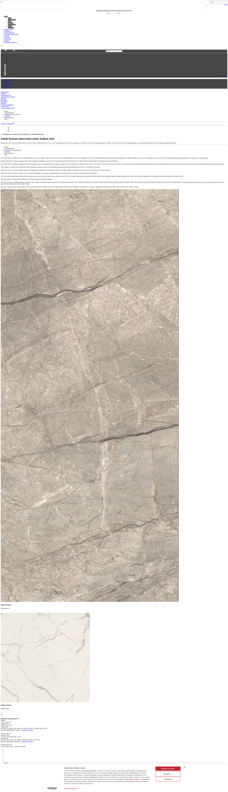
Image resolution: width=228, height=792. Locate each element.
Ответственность (9, 32)
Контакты (11, 28)
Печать (10, 26)
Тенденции (7, 39)
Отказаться (168, 779)
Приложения (12, 24)
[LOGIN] (210, 5)
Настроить (167, 774)
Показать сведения (70, 788)
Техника (6, 36)
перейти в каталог (27, 730)
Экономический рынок (11, 34)
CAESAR (7, 116)
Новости (10, 23)
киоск (9, 21)
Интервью (7, 37)
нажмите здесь (134, 779)
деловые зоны (5, 106)
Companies (10, 123)
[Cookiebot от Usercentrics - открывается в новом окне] (52, 788)
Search (3, 123)
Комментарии (8, 29)
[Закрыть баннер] (184, 767)
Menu (6, 16)
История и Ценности (10, 42)
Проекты (7, 41)
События (7, 31)
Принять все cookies (168, 768)
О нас (9, 18)
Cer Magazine (12, 20)
